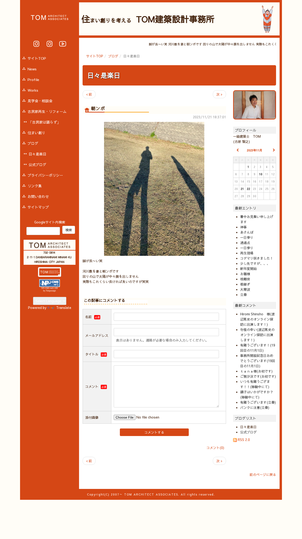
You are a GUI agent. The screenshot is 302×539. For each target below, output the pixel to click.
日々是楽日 (103, 75)
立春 (243, 294)
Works (33, 90)
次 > (219, 94)
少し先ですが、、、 (255, 263)
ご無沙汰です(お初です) (258, 376)
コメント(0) (215, 447)
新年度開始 (248, 268)
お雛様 (245, 273)
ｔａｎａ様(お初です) (256, 371)
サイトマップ (38, 207)
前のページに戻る (263, 474)
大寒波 (245, 289)
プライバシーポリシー (45, 175)
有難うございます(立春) (258, 402)
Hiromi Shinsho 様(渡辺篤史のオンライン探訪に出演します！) (257, 319)
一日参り (246, 237)
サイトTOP (94, 56)
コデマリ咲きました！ (256, 258)
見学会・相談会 (40, 100)
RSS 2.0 (243, 439)
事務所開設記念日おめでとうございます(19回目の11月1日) (257, 360)
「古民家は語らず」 (44, 122)
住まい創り (36, 132)
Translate (63, 307)
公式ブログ (248, 432)
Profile (33, 79)
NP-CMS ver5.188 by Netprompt (49, 289)
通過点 (245, 242)
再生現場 (246, 253)
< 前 (89, 94)
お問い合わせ (38, 196)
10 (260, 174)
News (32, 68)
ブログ (113, 56)
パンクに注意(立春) (254, 407)
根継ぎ (245, 284)
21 (242, 189)
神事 (243, 227)
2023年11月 (254, 150)
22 (248, 189)
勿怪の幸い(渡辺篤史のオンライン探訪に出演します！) (257, 334)
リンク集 (35, 185)
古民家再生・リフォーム (47, 111)
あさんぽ (246, 232)
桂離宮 (245, 279)
